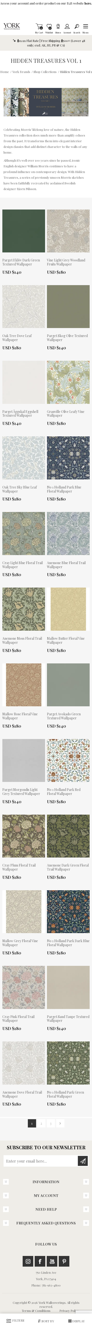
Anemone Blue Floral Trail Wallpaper (66, 565)
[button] (85, 26)
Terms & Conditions (36, 1311)
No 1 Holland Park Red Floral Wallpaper (63, 792)
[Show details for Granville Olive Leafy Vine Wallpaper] (68, 382)
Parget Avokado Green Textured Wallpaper (64, 716)
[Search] (76, 26)
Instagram (28, 1261)
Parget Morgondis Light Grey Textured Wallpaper (21, 792)
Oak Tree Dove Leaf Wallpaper (17, 338)
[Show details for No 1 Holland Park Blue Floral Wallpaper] (68, 457)
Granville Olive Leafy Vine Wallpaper (65, 414)
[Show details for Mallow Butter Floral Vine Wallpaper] (68, 609)
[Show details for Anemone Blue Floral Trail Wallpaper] (68, 533)
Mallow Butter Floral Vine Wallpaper (66, 641)
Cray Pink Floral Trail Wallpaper (18, 1019)
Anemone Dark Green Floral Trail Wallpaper (68, 867)
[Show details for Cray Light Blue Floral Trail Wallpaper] (23, 533)
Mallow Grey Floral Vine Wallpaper (20, 943)
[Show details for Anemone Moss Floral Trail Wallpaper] (23, 609)
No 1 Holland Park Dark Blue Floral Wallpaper (68, 943)
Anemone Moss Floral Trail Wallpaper (22, 641)
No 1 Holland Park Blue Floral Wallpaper (64, 489)
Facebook (40, 1261)
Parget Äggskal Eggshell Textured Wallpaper (20, 414)
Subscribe (83, 1161)
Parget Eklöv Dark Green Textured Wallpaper (21, 262)
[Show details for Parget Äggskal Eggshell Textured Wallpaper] (23, 382)
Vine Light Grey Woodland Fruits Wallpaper (66, 262)
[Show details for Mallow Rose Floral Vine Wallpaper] (23, 685)
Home (4, 72)
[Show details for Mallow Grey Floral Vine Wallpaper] (23, 911)
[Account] (67, 26)
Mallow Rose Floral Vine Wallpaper (20, 716)
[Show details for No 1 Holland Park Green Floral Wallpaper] (68, 1063)
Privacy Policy (69, 1311)
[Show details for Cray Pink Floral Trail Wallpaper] (23, 987)
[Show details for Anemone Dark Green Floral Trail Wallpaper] (68, 836)
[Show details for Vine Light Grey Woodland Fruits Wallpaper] (68, 231)
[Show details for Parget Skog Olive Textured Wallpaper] (68, 306)
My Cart (39, 26)
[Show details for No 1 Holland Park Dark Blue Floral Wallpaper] (68, 911)
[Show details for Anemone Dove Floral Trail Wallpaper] (23, 1063)
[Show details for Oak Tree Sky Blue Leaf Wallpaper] (23, 457)
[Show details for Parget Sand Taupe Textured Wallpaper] (68, 987)
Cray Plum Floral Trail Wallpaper (19, 867)
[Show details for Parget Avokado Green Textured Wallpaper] (68, 685)
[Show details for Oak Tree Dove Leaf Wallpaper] (23, 306)
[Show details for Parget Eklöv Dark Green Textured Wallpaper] (23, 231)
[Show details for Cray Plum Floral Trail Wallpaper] (23, 836)
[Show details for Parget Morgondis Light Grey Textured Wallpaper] (23, 760)
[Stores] (58, 26)
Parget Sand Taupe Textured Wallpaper (68, 1019)
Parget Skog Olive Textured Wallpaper (67, 338)
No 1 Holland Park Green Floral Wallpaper (65, 1095)
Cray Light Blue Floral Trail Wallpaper (22, 565)
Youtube (52, 1261)
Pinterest (64, 1261)
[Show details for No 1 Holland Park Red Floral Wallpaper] (68, 760)
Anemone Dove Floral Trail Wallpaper (22, 1095)
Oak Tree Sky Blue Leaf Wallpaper (19, 489)
